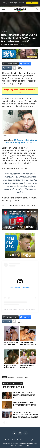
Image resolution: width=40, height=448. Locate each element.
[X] (25, 433)
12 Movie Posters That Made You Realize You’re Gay (24, 395)
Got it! (32, 3)
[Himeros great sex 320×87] (20, 58)
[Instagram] (20, 433)
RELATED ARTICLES (12, 383)
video (26, 377)
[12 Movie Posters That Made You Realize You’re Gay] (7, 395)
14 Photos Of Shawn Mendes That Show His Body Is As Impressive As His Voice (25, 414)
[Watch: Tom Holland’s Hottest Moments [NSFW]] (7, 405)
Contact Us (15, 440)
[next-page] (6, 422)
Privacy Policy (31, 440)
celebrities (11, 377)
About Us (7, 440)
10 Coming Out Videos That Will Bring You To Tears (20, 141)
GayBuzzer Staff (8, 44)
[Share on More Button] (14, 68)
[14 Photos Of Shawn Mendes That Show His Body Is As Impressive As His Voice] (7, 414)
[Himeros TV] (20, 259)
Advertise (23, 440)
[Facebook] (14, 433)
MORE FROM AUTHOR (13, 387)
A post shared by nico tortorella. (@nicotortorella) (20, 309)
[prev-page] (3, 422)
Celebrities (4, 31)
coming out (20, 377)
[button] (3, 9)
